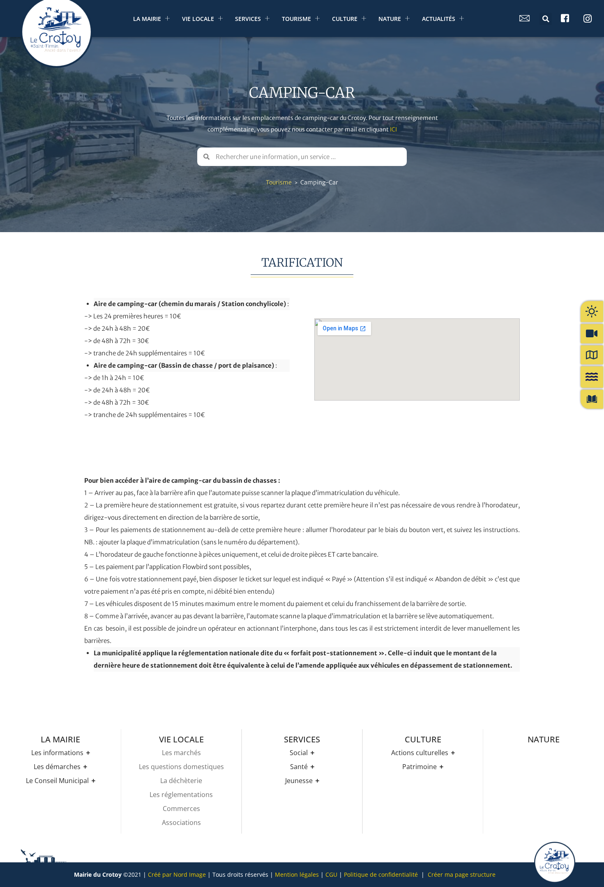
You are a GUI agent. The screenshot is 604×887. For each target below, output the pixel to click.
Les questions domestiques (181, 766)
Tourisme (296, 19)
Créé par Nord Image (177, 874)
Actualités (438, 19)
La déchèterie (181, 780)
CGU (331, 874)
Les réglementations (181, 794)
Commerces (181, 808)
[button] (545, 19)
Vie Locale (198, 19)
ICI (393, 129)
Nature (389, 19)
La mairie (147, 19)
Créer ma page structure (462, 874)
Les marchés (181, 752)
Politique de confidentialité (381, 874)
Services (248, 19)
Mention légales (297, 874)
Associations (181, 822)
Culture (344, 19)
